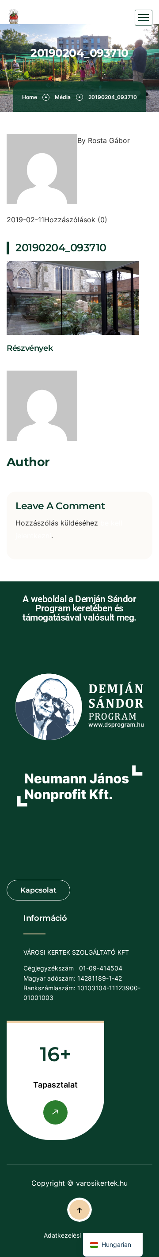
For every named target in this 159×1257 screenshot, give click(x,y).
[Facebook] (10, 364)
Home (29, 97)
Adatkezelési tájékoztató (79, 1235)
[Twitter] (19, 364)
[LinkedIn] (28, 364)
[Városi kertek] (14, 18)
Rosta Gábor (109, 140)
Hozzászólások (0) (75, 219)
